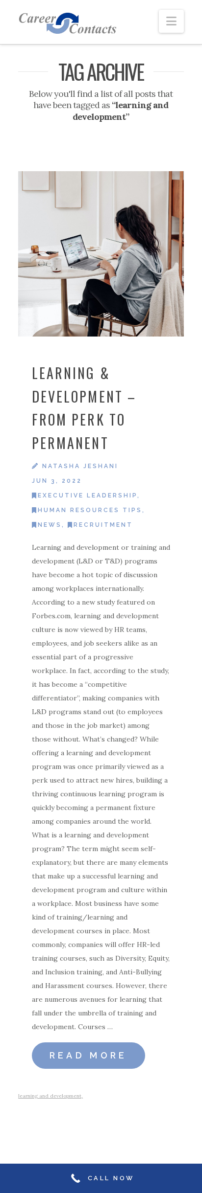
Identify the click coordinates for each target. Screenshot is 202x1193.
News (50, 524)
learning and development (49, 1096)
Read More (88, 1055)
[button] (171, 21)
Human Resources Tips (90, 510)
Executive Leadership (87, 495)
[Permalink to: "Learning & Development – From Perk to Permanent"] (101, 254)
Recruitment (103, 524)
